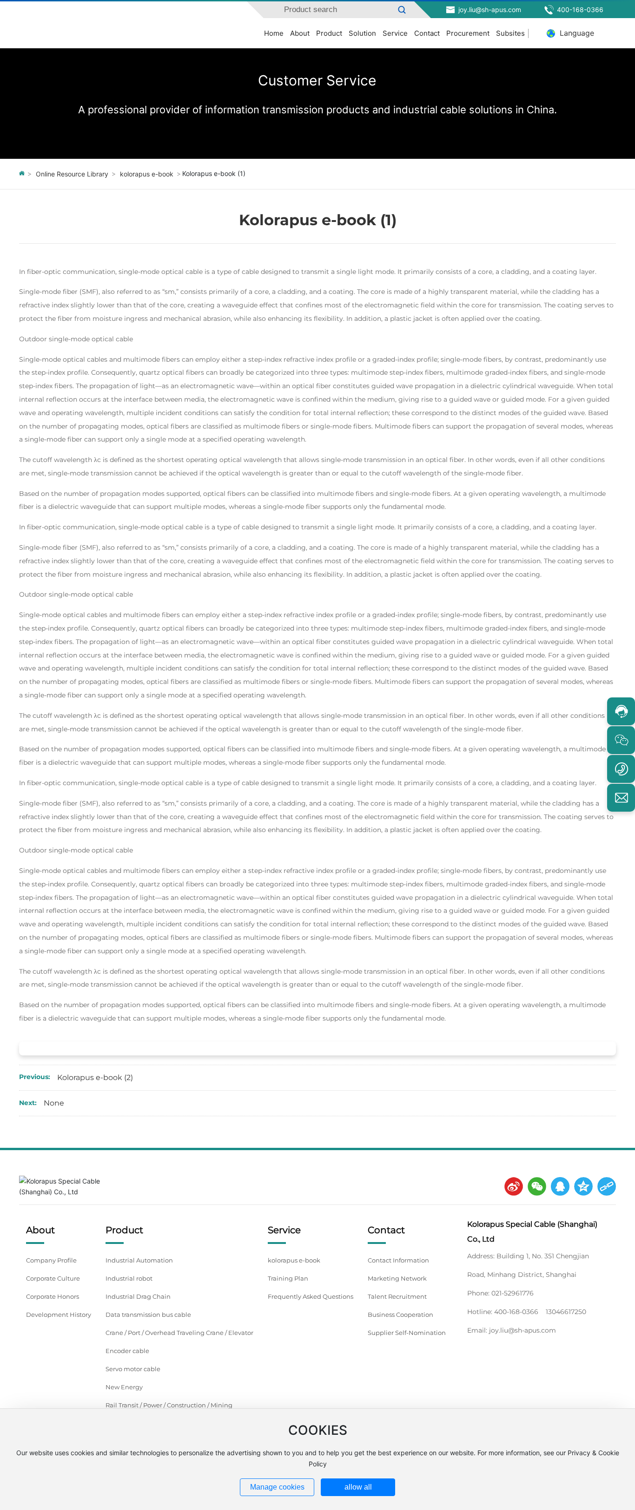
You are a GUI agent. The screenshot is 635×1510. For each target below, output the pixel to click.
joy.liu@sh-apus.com (488, 9)
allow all (358, 1487)
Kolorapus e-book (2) (95, 1077)
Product (329, 33)
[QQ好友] (557, 1186)
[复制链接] (604, 1186)
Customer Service (317, 80)
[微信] (534, 1186)
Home (274, 33)
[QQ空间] (581, 1186)
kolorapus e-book (146, 174)
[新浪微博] (511, 1186)
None (54, 1103)
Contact (427, 33)
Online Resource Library (72, 174)
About (300, 33)
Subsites (510, 33)
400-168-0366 (579, 9)
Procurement (467, 33)
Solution (362, 33)
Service (395, 33)
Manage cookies (277, 1487)
